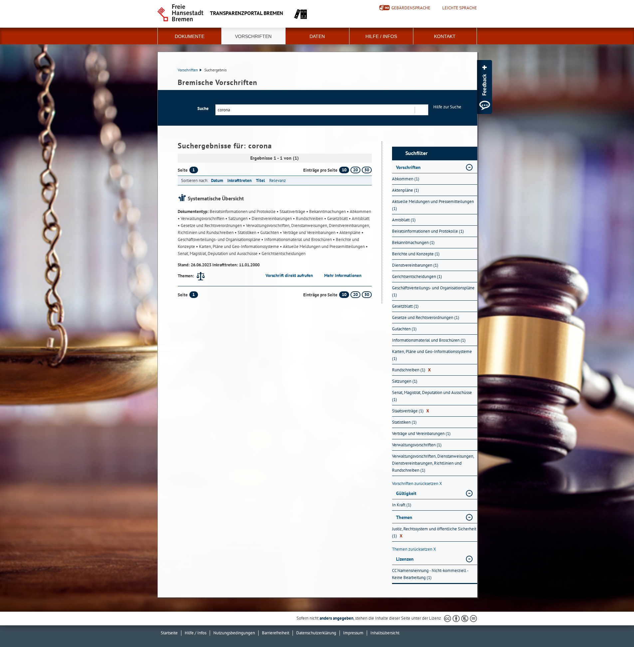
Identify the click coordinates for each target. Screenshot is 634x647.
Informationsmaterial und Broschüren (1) (429, 340)
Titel (260, 180)
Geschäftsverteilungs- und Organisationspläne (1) (433, 291)
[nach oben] (613, 626)
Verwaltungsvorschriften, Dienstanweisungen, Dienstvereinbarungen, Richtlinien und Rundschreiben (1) (433, 463)
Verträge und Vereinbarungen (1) (421, 433)
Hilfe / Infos (381, 36)
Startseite (169, 633)
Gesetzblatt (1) (405, 306)
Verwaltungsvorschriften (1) (417, 445)
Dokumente (189, 36)
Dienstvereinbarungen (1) (415, 265)
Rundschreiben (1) (411, 370)
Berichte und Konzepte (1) (416, 254)
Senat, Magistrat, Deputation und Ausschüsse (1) (432, 396)
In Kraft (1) (401, 505)
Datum (217, 180)
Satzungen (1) (404, 381)
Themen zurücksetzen (414, 549)
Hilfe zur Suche (447, 107)
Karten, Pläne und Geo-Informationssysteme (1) (432, 355)
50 (366, 170)
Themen (404, 517)
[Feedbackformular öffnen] (484, 87)
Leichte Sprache (459, 8)
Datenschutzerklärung (316, 633)
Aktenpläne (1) (405, 190)
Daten (317, 36)
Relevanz (277, 180)
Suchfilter (416, 153)
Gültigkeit (406, 493)
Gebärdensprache (410, 8)
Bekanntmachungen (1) (413, 242)
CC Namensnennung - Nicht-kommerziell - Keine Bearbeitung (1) (430, 574)
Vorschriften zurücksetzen (417, 483)
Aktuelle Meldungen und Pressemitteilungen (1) (433, 205)
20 (355, 170)
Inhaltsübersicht (384, 633)
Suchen (421, 110)
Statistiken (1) (404, 422)
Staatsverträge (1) (410, 411)
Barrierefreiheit (275, 633)
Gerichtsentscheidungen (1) (417, 276)
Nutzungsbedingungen (234, 633)
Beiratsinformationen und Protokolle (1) (428, 231)
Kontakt (445, 36)
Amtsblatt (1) (404, 220)
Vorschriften (253, 36)
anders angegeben (336, 618)
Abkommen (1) (405, 179)
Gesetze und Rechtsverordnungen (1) (425, 317)
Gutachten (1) (404, 329)
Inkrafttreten (239, 180)
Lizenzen (405, 559)
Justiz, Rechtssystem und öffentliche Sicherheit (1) (434, 532)
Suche (203, 108)
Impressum (353, 633)
